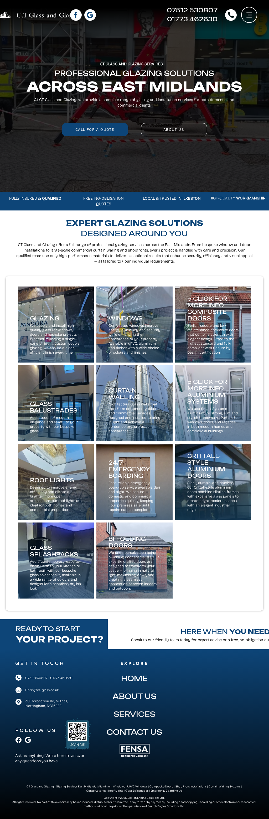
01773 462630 (61, 678)
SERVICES (134, 714)
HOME (134, 678)
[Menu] (249, 15)
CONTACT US (134, 732)
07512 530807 (36, 678)
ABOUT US (134, 696)
